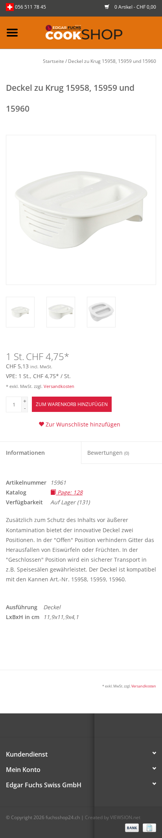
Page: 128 (69, 492)
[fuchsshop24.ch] (93, 32)
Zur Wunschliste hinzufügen (82, 424)
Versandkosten (59, 386)
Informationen (25, 452)
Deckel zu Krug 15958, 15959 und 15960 (112, 61)
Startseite (53, 61)
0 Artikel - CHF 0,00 (134, 7)
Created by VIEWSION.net (112, 817)
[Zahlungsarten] (131, 827)
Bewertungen (108, 452)
